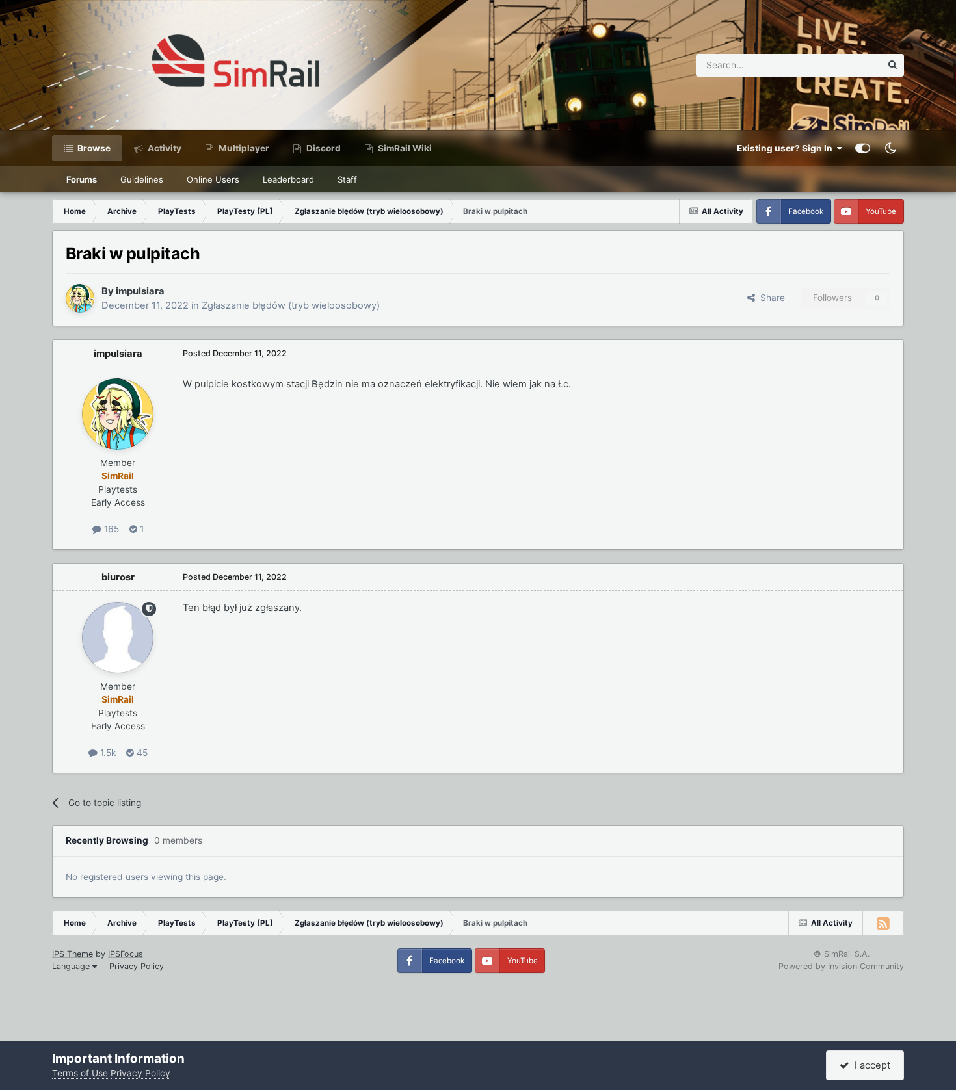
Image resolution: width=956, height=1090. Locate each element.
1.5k (107, 752)
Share (770, 297)
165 (110, 529)
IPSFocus (125, 954)
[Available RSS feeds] (883, 923)
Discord (322, 148)
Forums (81, 179)
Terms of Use (80, 1073)
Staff (347, 179)
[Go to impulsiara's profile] (80, 298)
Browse (93, 148)
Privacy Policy (136, 966)
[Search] (892, 65)
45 (141, 752)
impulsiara (140, 291)
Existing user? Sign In (786, 148)
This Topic (843, 65)
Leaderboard (288, 179)
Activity (163, 148)
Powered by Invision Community (841, 966)
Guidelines (141, 179)
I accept (869, 1065)
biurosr (118, 577)
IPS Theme (72, 954)
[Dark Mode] (890, 148)
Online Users (213, 179)
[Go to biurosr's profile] (117, 637)
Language (72, 966)
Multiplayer (243, 148)
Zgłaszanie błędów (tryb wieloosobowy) (291, 305)
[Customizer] (863, 148)
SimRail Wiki (404, 148)
